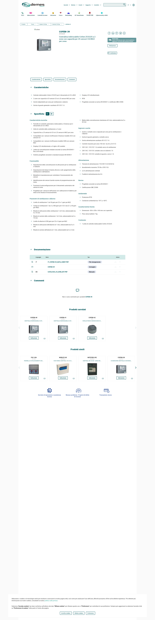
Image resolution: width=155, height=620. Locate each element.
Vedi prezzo (112, 45)
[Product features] (47, 113)
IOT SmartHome (79, 15)
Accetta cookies (65, 613)
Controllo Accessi (42, 15)
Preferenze (90, 613)
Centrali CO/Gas (56, 24)
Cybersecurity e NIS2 (102, 15)
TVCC (22, 15)
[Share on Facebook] (109, 33)
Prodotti (23, 24)
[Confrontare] (44, 339)
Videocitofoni (31, 15)
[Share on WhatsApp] (124, 33)
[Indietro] (19, 327)
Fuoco (60, 15)
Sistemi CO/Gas (43, 24)
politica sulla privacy (51, 601)
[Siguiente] (136, 327)
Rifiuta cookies (79, 613)
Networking (68, 15)
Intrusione (53, 15)
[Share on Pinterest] (117, 33)
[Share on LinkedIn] (113, 33)
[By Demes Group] (33, 5)
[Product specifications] (52, 113)
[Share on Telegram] (120, 33)
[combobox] (114, 5)
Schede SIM (90, 15)
